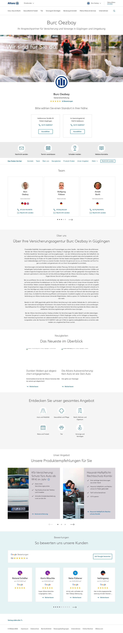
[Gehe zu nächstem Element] (71, 219)
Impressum (24, 629)
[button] (61, 82)
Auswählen (45, 132)
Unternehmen (75, 629)
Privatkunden (28, 3)
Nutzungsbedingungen (61, 629)
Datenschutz (35, 629)
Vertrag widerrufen (14, 620)
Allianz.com (99, 629)
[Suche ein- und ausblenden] (113, 11)
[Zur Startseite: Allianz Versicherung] (13, 3)
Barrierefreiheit (46, 629)
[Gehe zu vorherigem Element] (52, 219)
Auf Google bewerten (103, 556)
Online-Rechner (88, 629)
